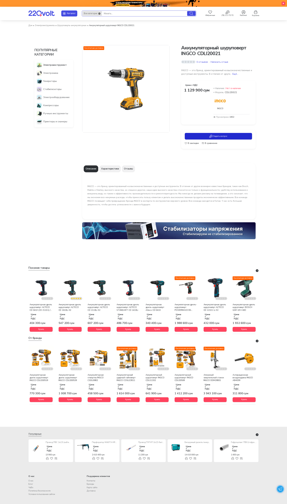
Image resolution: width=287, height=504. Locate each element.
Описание (91, 168)
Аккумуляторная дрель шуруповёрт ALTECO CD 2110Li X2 (99, 307)
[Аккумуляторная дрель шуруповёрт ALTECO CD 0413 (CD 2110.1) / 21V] (41, 288)
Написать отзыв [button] (219, 61)
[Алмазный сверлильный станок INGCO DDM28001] (215, 358)
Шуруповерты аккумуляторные (72, 25)
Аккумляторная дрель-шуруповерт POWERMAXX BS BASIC (186, 307)
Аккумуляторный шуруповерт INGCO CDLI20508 (184, 378)
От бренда (35, 338)
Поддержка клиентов (98, 476)
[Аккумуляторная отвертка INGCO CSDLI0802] (99, 358)
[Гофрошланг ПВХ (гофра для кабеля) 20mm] (222, 447)
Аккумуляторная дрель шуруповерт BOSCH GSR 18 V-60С (244, 307)
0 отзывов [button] (202, 61)
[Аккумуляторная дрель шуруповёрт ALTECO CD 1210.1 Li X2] (215, 288)
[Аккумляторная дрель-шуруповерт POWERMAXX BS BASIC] (186, 288)
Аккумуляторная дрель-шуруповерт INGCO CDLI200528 (68, 378)
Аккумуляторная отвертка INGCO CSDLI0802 (96, 378)
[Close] (283, 3)
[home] (30, 25)
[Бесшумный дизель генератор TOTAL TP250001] (175, 447)
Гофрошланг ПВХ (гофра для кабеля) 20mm (244, 442)
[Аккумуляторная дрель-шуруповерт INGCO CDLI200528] (70, 358)
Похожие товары (39, 268)
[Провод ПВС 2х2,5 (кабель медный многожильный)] (36, 447)
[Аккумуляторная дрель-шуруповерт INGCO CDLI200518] (41, 358)
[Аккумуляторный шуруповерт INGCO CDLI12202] (157, 358)
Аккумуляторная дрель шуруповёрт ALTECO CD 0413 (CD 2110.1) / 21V (41, 307)
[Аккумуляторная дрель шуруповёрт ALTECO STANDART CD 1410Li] (128, 288)
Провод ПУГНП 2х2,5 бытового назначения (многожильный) (151, 442)
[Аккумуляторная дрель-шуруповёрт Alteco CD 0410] (157, 288)
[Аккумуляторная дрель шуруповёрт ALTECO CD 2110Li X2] (99, 288)
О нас (31, 476)
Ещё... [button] (235, 73)
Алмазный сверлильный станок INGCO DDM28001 (214, 378)
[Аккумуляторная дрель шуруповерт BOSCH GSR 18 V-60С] (244, 288)
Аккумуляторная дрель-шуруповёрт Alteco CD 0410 (155, 307)
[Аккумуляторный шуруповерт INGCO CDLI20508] (186, 358)
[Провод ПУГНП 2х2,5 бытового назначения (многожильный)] (129, 447)
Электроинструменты (45, 25)
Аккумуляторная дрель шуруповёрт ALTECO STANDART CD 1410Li (128, 307)
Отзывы (128, 168)
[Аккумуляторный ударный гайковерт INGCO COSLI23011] (128, 358)
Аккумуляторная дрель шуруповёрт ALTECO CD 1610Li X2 (70, 307)
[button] (192, 143)
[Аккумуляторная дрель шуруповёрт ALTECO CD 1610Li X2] (70, 288)
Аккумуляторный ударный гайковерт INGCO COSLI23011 (126, 378)
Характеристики (110, 168)
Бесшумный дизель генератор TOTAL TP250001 (197, 442)
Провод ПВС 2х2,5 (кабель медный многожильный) (58, 442)
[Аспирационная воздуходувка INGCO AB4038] (244, 358)
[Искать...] (191, 13)
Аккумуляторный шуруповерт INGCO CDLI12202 (155, 378)
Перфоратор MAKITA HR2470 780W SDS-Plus (105, 442)
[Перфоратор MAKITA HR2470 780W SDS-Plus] (83, 447)
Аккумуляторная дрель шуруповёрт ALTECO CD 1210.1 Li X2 (215, 307)
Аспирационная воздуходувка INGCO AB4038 (243, 378)
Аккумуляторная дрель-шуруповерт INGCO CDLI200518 (39, 378)
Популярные (35, 434)
